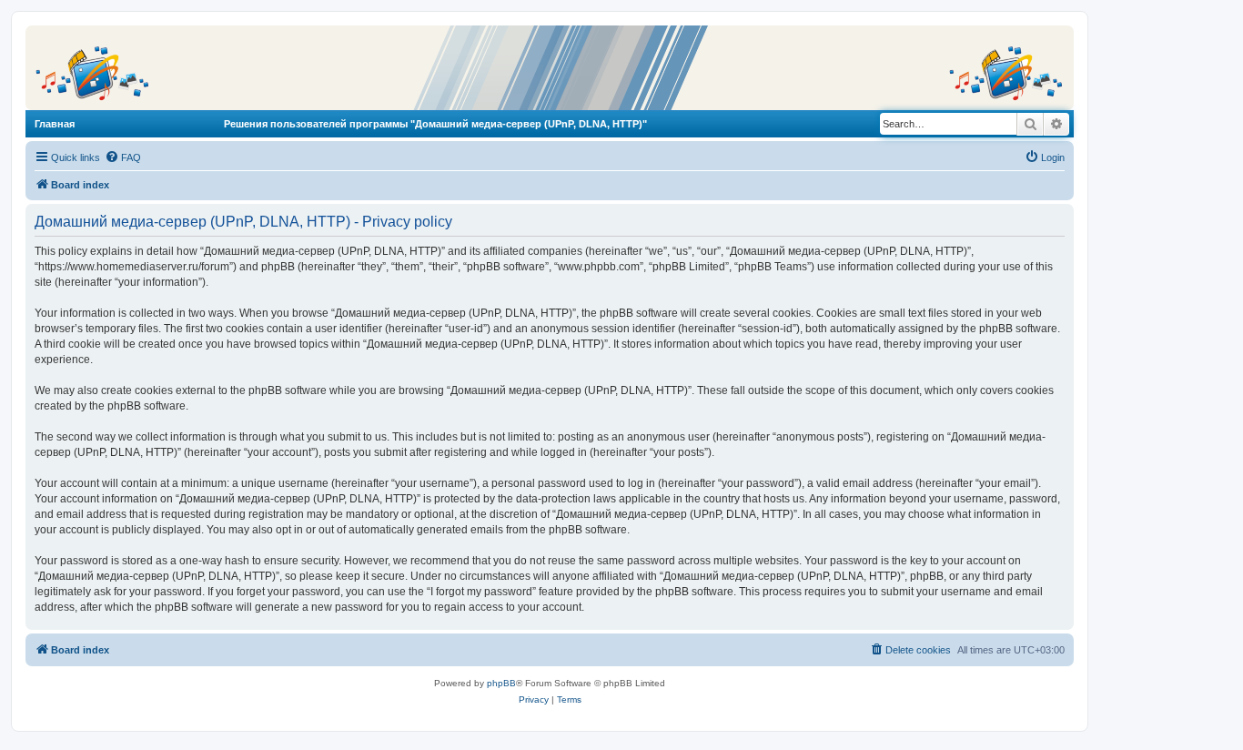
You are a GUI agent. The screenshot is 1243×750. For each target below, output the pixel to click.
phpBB (501, 683)
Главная (55, 123)
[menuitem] (123, 157)
